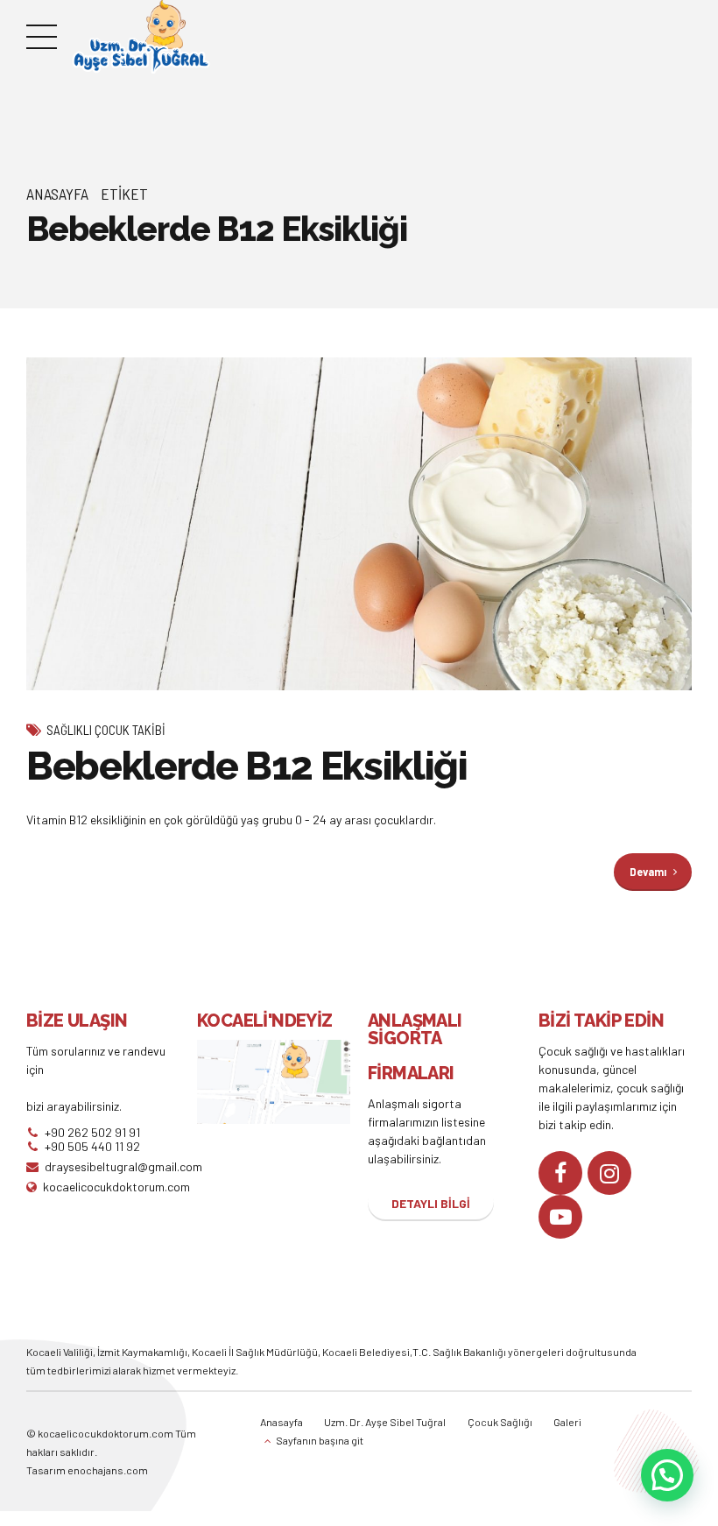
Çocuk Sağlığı (500, 1422)
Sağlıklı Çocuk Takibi (105, 730)
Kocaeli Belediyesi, (367, 1352)
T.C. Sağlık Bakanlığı (459, 1352)
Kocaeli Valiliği (59, 1352)
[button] (667, 1475)
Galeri (567, 1422)
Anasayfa (57, 193)
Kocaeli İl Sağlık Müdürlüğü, (257, 1352)
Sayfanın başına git (319, 1440)
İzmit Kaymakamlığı (142, 1352)
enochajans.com (107, 1470)
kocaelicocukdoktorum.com (104, 1433)
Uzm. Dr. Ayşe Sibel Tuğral (385, 1422)
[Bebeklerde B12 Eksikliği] (359, 523)
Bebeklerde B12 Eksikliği (247, 766)
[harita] (273, 1082)
